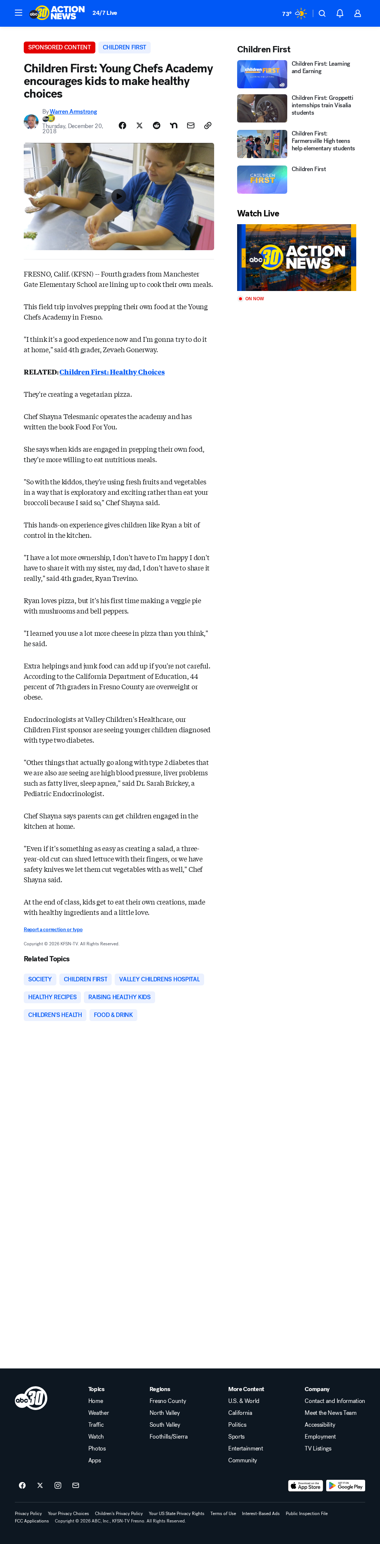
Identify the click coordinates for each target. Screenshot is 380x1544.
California (240, 1413)
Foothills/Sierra (169, 1437)
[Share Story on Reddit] (156, 125)
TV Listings (318, 1449)
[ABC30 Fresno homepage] (57, 13)
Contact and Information (335, 1401)
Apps (94, 1460)
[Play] (296, 257)
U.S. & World (243, 1401)
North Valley (165, 1413)
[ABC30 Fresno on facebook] (22, 1485)
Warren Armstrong (73, 111)
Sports (236, 1437)
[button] (18, 12)
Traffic (96, 1425)
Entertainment (245, 1449)
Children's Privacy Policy (119, 1513)
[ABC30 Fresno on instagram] (57, 1485)
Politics (237, 1425)
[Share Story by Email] (190, 125)
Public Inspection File (307, 1513)
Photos (97, 1449)
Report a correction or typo (53, 929)
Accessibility (320, 1425)
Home (95, 1401)
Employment (320, 1437)
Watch (96, 1437)
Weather (98, 1413)
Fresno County (168, 1401)
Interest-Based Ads (261, 1513)
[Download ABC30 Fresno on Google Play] (345, 1486)
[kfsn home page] (31, 1398)
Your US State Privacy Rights (176, 1513)
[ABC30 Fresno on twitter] (40, 1485)
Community (242, 1460)
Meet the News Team (330, 1413)
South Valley (165, 1425)
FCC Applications (32, 1521)
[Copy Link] (208, 125)
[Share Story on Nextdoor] (173, 125)
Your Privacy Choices (68, 1513)
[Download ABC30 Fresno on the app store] (306, 1486)
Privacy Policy (28, 1513)
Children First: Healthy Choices (111, 371)
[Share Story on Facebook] (122, 125)
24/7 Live (104, 13)
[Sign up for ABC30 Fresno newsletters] (75, 1485)
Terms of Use (223, 1513)
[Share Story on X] (139, 125)
